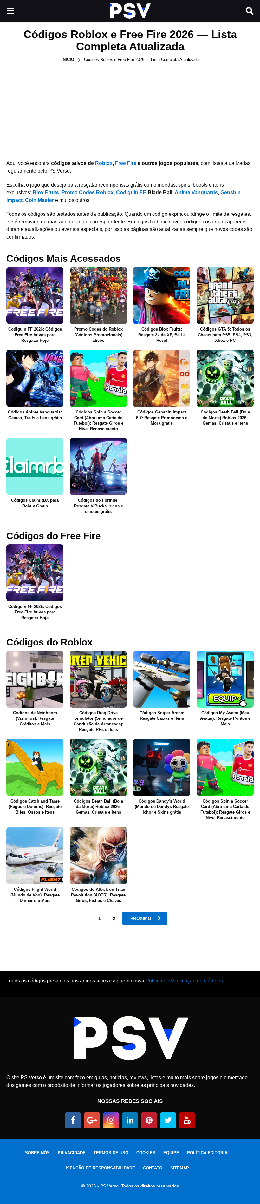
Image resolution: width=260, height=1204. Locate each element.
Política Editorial (208, 1152)
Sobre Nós (37, 1152)
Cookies (145, 1152)
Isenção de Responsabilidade (100, 1168)
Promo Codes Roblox (88, 192)
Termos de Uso (111, 1152)
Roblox (104, 163)
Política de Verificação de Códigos (184, 980)
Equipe (171, 1152)
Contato (152, 1168)
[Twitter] (168, 1120)
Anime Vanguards (196, 192)
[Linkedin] (130, 1120)
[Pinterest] (149, 1120)
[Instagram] (111, 1120)
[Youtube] (187, 1120)
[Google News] (92, 1120)
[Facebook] (73, 1120)
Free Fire (125, 163)
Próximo (140, 918)
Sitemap (179, 1168)
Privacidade (72, 1152)
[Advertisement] (130, 110)
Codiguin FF (130, 192)
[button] (10, 11)
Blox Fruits (46, 192)
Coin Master (39, 200)
